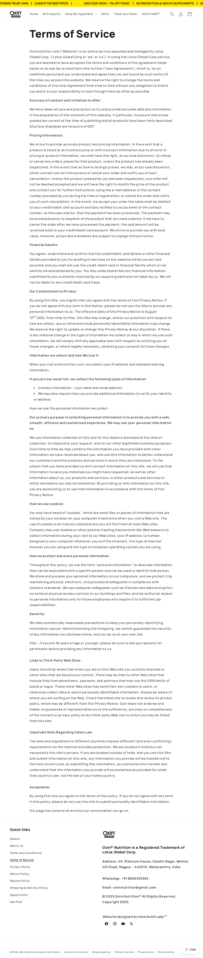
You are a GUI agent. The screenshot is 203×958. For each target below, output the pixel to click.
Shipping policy (101, 951)
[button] (81, 14)
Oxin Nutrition (27, 951)
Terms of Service (22, 860)
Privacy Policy (20, 867)
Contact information (76, 951)
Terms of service (124, 951)
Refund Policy (20, 881)
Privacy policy (146, 951)
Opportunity (19, 895)
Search (15, 839)
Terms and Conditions (26, 853)
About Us (16, 846)
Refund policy (166, 951)
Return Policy (20, 874)
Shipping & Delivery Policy (29, 888)
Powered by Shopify (48, 951)
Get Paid (16, 902)
